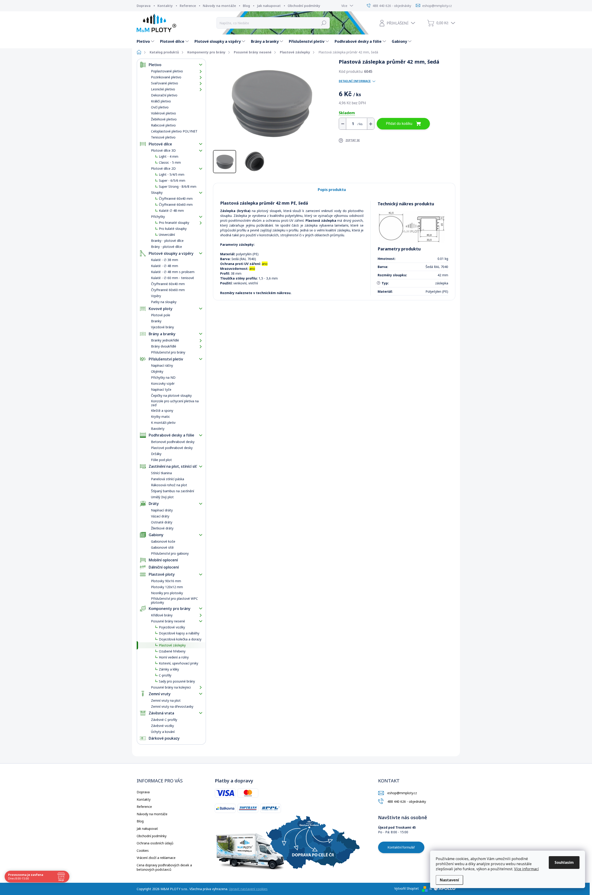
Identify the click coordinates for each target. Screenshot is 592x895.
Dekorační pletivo (164, 95)
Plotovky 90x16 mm (166, 581)
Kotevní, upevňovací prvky (178, 663)
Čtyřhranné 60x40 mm (176, 198)
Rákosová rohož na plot (169, 485)
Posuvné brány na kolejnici (171, 687)
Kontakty (165, 5)
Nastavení (449, 880)
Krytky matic (160, 416)
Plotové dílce (160, 144)
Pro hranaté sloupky (174, 222)
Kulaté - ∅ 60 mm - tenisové (172, 278)
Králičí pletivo (161, 101)
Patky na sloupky (163, 302)
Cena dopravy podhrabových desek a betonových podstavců (164, 867)
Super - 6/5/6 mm (172, 180)
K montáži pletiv (163, 422)
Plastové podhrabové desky (172, 448)
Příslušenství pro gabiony (170, 553)
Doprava (144, 5)
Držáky (156, 454)
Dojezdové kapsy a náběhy (179, 633)
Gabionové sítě (162, 547)
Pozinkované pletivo (166, 77)
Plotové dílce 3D (163, 150)
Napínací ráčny (162, 365)
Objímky (157, 371)
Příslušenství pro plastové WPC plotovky (174, 600)
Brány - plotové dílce (166, 246)
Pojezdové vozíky (172, 627)
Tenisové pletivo (163, 137)
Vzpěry (156, 296)
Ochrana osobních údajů (155, 843)
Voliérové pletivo (163, 113)
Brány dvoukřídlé (163, 346)
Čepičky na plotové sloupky (171, 395)
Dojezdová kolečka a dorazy (180, 639)
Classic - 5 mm (170, 162)
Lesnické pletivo (163, 89)
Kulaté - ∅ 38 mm (164, 260)
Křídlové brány (162, 615)
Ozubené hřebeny (172, 651)
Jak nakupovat (269, 5)
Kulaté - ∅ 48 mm (164, 266)
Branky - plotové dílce (167, 240)
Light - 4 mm (168, 156)
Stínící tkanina (161, 473)
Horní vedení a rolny (174, 657)
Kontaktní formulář (401, 847)
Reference (188, 5)
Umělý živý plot (162, 497)
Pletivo (155, 64)
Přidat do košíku (399, 123)
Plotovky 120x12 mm (167, 587)
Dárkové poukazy (164, 738)
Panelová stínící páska (167, 479)
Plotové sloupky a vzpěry (171, 253)
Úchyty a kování (163, 731)
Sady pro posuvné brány (177, 681)
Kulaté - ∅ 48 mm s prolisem (172, 272)
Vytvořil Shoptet (406, 888)
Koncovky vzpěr (163, 383)
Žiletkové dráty (162, 528)
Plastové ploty (162, 574)
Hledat (324, 23)
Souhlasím (564, 862)
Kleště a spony (162, 410)
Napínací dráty (162, 510)
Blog (246, 5)
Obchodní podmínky (304, 5)
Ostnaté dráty (161, 522)
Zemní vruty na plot (166, 700)
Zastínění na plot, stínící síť (173, 466)
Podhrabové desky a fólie (171, 435)
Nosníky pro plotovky (167, 593)
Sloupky (157, 192)
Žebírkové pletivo (164, 119)
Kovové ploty (161, 308)
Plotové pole (160, 315)
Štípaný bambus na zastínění (172, 491)
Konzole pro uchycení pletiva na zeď (175, 403)
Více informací (526, 868)
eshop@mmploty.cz (402, 793)
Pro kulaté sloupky (173, 228)
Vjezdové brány (162, 327)
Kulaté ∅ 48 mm (171, 210)
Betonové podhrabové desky (172, 442)
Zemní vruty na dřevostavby (172, 706)
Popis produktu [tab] (332, 189)
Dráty (154, 503)
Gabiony (156, 534)
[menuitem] (146, 41)
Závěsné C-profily (164, 719)
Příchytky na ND (163, 377)
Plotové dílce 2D (163, 168)
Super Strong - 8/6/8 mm (177, 186)
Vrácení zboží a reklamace (156, 857)
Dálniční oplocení (164, 567)
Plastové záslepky (172, 645)
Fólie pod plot (161, 460)
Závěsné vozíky (162, 725)
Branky (156, 321)
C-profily (165, 675)
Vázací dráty (160, 516)
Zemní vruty (160, 693)
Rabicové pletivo (163, 125)
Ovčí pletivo (160, 107)
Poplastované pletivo (167, 71)
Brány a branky (162, 333)
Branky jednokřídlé (165, 340)
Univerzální (167, 234)
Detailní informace (355, 81)
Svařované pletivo (164, 83)
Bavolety (157, 428)
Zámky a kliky (169, 669)
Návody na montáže (219, 5)
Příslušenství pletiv (166, 359)
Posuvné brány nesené (168, 621)
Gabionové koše (163, 541)
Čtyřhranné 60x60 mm (176, 204)
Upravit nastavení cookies (248, 889)
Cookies (143, 850)
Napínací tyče (161, 389)
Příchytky (158, 216)
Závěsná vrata (161, 713)
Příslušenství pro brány (168, 352)
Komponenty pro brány (170, 608)
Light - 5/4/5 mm (171, 174)
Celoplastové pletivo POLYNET (174, 131)
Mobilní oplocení (163, 560)
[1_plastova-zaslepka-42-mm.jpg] (412, 227)
